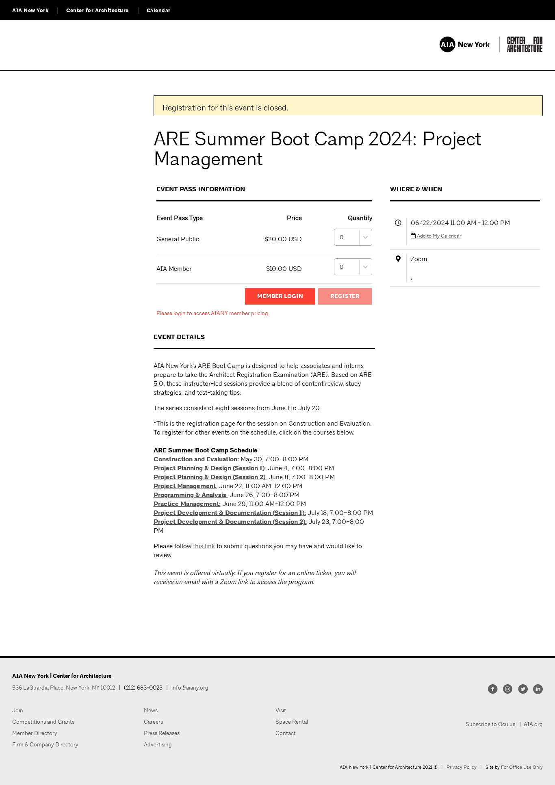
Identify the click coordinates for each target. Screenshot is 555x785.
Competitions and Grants (43, 721)
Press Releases (162, 733)
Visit (280, 710)
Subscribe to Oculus (490, 724)
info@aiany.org (189, 687)
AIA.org (533, 724)
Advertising (158, 744)
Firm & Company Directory (45, 744)
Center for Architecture (97, 10)
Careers (153, 721)
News (151, 710)
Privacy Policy (462, 767)
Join (17, 710)
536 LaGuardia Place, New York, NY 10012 (63, 687)
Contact (285, 733)
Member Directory (34, 733)
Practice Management (186, 504)
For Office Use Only (522, 767)
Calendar (159, 10)
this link (204, 546)
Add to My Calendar (439, 235)
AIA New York (30, 10)
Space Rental (291, 721)
